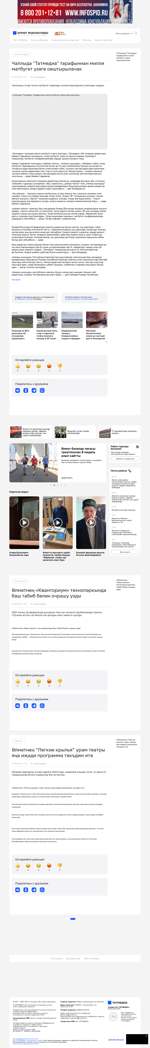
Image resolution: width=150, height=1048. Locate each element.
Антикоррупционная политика (25, 1039)
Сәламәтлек (20, 581)
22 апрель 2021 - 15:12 (19, 763)
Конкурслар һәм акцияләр (65, 40)
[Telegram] (34, 390)
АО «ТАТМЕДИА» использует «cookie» (28, 1040)
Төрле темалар (91, 958)
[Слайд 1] (50, 485)
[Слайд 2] (54, 485)
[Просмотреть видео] (24, 522)
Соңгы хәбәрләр (39, 40)
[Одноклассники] (25, 390)
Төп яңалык (57, 958)
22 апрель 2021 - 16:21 (19, 604)
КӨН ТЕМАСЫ (20, 40)
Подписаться (135, 1041)
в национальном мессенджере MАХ (81, 299)
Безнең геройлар (103, 40)
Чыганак (16, 279)
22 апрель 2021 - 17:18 (19, 77)
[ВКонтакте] (17, 390)
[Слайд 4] (61, 485)
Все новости (125, 552)
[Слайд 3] (57, 485)
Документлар (73, 958)
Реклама (86, 40)
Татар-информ (21, 54)
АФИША (18, 741)
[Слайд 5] (64, 485)
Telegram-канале (25, 299)
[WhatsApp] (42, 390)
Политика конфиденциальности (26, 1044)
